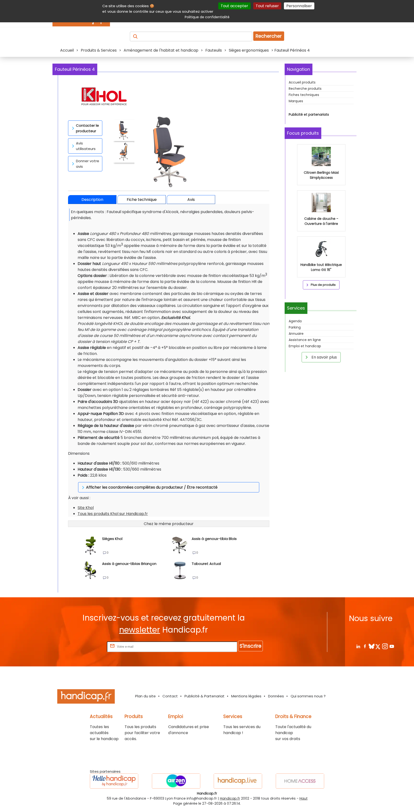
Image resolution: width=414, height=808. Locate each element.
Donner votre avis (87, 163)
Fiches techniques (304, 94)
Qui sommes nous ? (308, 696)
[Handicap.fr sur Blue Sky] (371, 646)
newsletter (139, 629)
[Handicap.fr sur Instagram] (385, 646)
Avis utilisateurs (86, 146)
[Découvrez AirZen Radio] (176, 781)
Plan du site (145, 696)
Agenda (295, 321)
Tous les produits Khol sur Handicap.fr (113, 513)
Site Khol (86, 507)
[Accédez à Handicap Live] (238, 781)
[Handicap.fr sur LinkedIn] (358, 646)
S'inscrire (250, 645)
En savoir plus (323, 357)
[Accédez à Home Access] (300, 781)
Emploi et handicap (305, 346)
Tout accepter (234, 6)
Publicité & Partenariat (204, 696)
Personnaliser (299, 6)
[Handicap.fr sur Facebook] (365, 646)
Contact (170, 696)
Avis (191, 199)
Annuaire (296, 333)
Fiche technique (142, 199)
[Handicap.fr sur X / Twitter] (378, 646)
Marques (296, 101)
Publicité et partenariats (309, 114)
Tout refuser (267, 6)
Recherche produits (305, 88)
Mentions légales (246, 696)
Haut (303, 798)
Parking (295, 327)
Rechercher (269, 36)
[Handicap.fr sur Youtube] (391, 646)
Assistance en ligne (305, 339)
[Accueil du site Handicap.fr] (86, 697)
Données (276, 696)
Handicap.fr (230, 798)
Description (92, 199)
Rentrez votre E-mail (87, 646)
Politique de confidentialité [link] (207, 17)
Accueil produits (302, 82)
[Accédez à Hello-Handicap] (114, 781)
